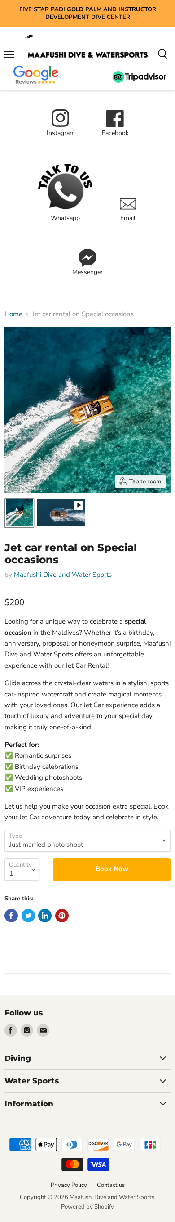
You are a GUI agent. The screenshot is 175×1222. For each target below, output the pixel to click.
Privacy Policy (69, 1185)
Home (13, 314)
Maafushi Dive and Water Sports (63, 574)
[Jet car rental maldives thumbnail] (19, 513)
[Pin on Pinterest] (62, 915)
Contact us (111, 1185)
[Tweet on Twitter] (28, 915)
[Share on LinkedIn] (45, 915)
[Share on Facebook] (11, 915)
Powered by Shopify (87, 1207)
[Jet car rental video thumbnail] (61, 513)
